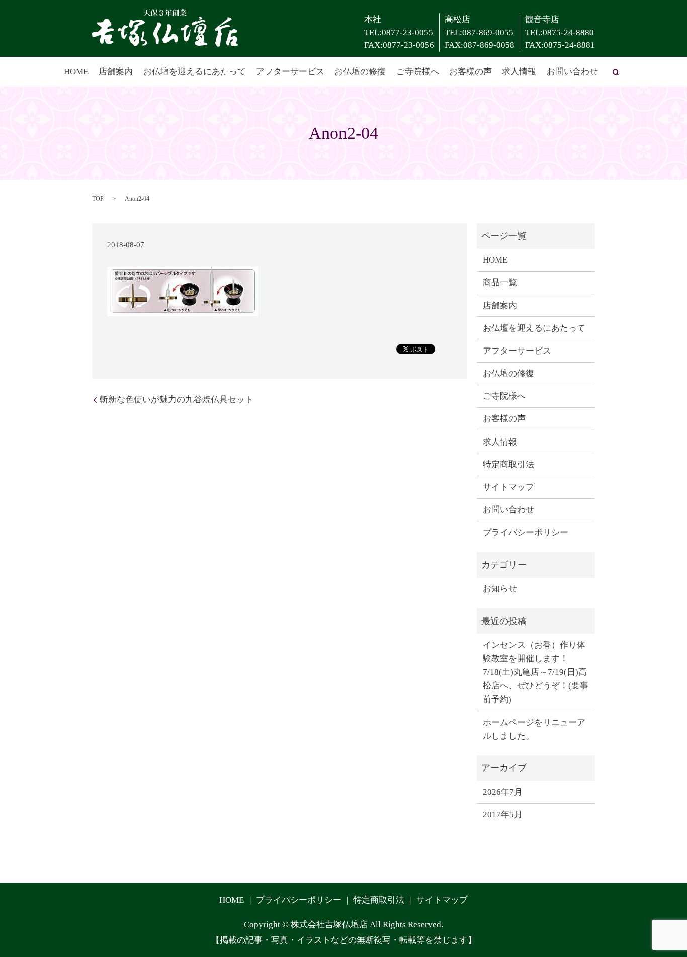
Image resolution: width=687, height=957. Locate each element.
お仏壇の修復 (360, 71)
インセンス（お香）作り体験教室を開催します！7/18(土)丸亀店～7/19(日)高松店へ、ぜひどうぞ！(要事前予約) (535, 672)
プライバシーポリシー (525, 532)
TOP (98, 198)
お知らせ (500, 588)
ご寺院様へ (417, 71)
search (615, 71)
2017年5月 (503, 814)
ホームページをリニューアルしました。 (534, 729)
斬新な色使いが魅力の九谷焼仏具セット (176, 399)
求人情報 (519, 71)
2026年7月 (503, 792)
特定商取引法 (508, 464)
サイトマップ (508, 487)
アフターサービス (290, 71)
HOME (76, 71)
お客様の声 (470, 71)
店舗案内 (116, 71)
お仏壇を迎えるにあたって (194, 71)
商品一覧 (500, 282)
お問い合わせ (572, 71)
